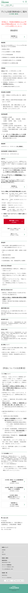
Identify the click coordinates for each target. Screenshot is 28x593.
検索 (23, 1)
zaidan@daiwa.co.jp (11, 527)
